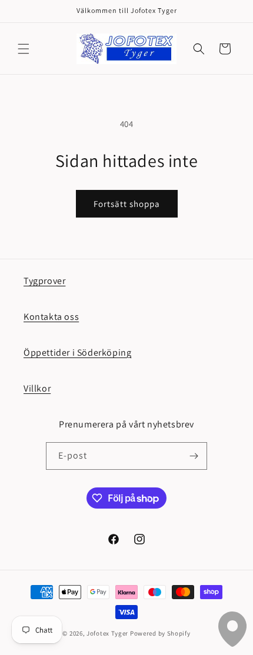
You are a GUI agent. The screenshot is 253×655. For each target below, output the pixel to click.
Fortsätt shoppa (127, 203)
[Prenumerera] (194, 456)
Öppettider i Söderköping (77, 352)
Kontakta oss (51, 316)
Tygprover (44, 281)
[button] (23, 49)
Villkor (37, 388)
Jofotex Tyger (107, 633)
